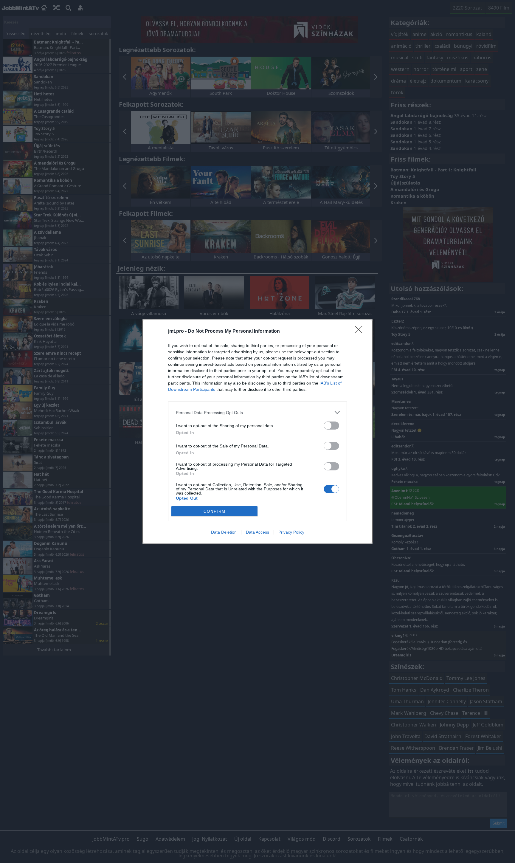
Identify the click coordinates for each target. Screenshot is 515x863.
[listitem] (257, 412)
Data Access (257, 532)
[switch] (331, 426)
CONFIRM (215, 511)
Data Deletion (224, 532)
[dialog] (257, 431)
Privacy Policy (291, 532)
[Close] (360, 331)
